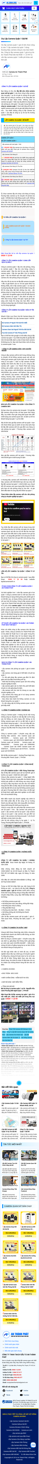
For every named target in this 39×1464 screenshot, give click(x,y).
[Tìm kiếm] (36, 3)
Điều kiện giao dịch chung (13, 1351)
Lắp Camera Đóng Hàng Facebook (28, 1190)
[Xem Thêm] (18, 1081)
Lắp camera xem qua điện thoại (19, 1436)
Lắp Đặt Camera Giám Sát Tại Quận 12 (15, 1036)
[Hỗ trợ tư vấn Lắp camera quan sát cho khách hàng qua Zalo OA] (33, 1445)
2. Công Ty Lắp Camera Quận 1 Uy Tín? (16, 240)
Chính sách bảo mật (11, 1347)
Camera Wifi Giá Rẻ (10, 1451)
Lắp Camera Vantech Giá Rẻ (19, 1421)
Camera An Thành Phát (18, 72)
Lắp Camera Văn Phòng (19, 1442)
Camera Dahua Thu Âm (15, 173)
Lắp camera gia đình (19, 1433)
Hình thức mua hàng (11, 1341)
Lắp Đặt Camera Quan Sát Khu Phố (28, 1164)
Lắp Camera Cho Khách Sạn (14, 1035)
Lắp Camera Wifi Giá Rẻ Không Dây (19, 1448)
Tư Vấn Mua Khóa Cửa (28, 1454)
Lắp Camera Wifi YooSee (26, 1451)
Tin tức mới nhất (12, 1144)
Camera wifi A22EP (7, 151)
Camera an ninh (26, 1430)
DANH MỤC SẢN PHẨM (15, 8)
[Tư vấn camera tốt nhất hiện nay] (37, 23)
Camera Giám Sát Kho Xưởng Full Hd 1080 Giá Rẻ (10, 1316)
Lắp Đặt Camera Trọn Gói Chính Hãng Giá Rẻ (9, 1164)
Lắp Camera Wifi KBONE (10, 1454)
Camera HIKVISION (12, 1430)
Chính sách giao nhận (12, 1344)
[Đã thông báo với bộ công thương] (7, 1402)
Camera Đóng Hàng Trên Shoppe (9, 1190)
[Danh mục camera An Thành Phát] (34, 8)
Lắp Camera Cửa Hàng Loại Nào (19, 1439)
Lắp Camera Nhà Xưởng (19, 1445)
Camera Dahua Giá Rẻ (19, 1424)
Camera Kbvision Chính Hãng (19, 1427)
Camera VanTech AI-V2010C (9, 163)
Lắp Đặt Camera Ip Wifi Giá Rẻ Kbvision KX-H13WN (28, 1229)
